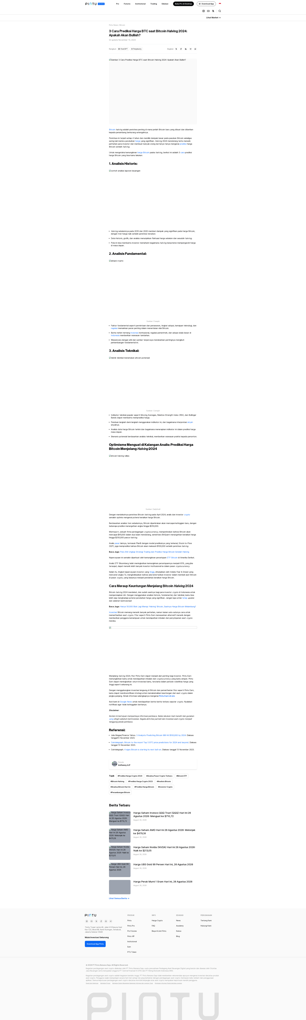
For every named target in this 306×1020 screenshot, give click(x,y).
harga (137, 141)
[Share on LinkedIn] (185, 49)
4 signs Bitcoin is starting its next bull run (142, 749)
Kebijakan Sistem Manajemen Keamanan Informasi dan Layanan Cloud (132, 983)
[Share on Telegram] (190, 49)
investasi (134, 333)
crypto (187, 515)
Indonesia (115, 335)
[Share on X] (176, 49)
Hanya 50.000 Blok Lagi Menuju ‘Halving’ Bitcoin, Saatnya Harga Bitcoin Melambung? (158, 606)
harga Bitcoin (143, 152)
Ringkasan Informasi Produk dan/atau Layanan (168, 983)
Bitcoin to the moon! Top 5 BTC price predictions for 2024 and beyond (156, 742)
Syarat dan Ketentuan (92, 983)
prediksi (183, 144)
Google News (126, 702)
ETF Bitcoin (172, 558)
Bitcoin (112, 129)
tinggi (152, 572)
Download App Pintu (95, 944)
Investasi (113, 612)
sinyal (189, 422)
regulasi (114, 328)
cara (183, 152)
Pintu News (113, 25)
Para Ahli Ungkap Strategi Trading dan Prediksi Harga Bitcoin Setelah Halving (154, 552)
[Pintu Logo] (95, 4)
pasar (117, 543)
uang (111, 719)
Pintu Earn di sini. (167, 696)
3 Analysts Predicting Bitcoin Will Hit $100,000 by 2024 (161, 735)
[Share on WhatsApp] (195, 49)
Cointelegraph (117, 742)
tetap (184, 598)
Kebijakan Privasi (105, 983)
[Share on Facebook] (181, 49)
